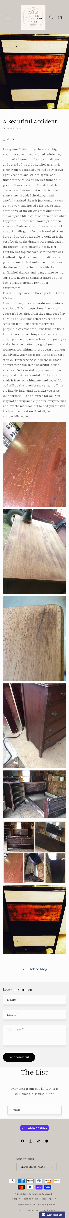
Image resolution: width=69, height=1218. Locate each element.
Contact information (28, 1210)
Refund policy (31, 1198)
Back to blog (37, 969)
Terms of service (26, 1204)
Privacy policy (49, 1198)
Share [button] (10, 139)
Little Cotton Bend (32, 1194)
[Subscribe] (57, 1110)
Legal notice (49, 1210)
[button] (7, 17)
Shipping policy (46, 1204)
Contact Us (54, 1214)
